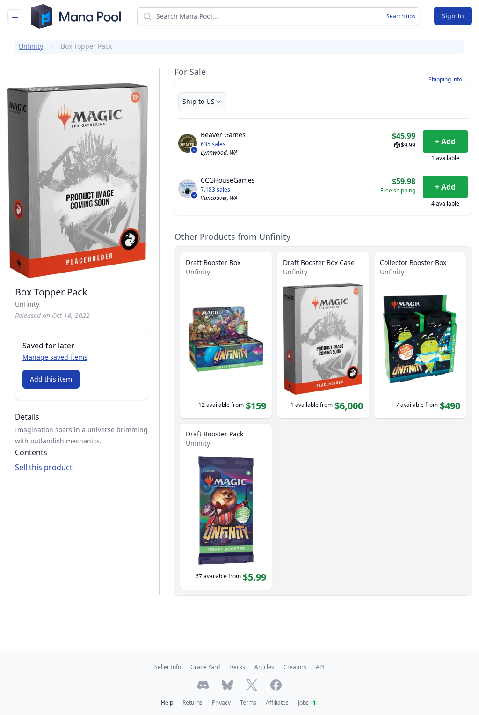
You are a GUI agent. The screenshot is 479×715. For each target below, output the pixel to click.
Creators (294, 667)
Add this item (51, 379)
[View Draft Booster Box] (226, 335)
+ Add (445, 141)
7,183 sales (215, 189)
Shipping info (445, 79)
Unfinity (31, 46)
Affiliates (277, 703)
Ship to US (198, 101)
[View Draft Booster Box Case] (323, 335)
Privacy (221, 703)
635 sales (213, 144)
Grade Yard (205, 667)
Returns (192, 703)
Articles (264, 667)
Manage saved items (54, 357)
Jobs (307, 703)
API (320, 667)
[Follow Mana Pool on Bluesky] (227, 685)
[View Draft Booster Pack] (226, 507)
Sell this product (44, 467)
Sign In (453, 15)
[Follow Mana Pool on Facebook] (276, 685)
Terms (248, 703)
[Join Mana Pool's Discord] (203, 685)
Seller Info (167, 667)
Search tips (400, 16)
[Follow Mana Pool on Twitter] (251, 685)
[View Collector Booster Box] (420, 335)
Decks (237, 667)
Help (167, 703)
